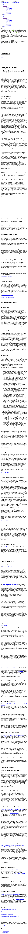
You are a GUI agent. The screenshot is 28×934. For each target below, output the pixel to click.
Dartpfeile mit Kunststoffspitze (8, 911)
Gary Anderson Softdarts (19, 873)
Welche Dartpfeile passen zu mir (8, 472)
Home (2, 57)
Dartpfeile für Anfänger (6, 276)
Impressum (5, 932)
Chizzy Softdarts (20, 899)
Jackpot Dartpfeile (14, 813)
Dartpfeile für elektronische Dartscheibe (9, 916)
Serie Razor (20, 671)
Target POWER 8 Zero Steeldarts (10, 584)
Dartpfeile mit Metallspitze (7, 914)
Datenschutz (6, 931)
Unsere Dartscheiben (5, 925)
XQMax (5, 736)
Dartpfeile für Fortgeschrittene (7, 297)
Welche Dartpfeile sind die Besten (8, 909)
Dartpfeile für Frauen (5, 520)
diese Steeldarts (6, 627)
